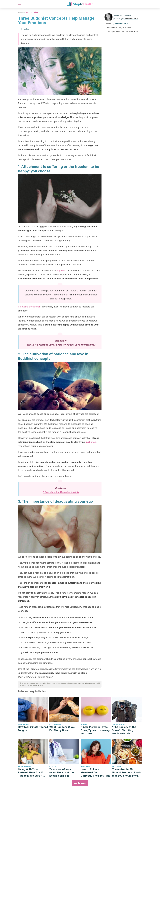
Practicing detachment (29, 306)
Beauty (84, 724)
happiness (62, 270)
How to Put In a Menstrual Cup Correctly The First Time (95, 772)
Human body (86, 766)
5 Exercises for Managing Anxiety (61, 492)
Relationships (24, 766)
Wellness (21, 12)
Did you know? (55, 724)
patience (91, 442)
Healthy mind (32, 12)
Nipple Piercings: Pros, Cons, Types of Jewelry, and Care (95, 730)
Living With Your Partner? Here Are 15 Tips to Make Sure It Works (30, 772)
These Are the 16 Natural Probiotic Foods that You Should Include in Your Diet (126, 772)
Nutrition (116, 766)
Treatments (23, 724)
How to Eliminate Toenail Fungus (33, 728)
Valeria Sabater (131, 18)
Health (52, 766)
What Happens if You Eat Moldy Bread (62, 728)
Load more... (80, 783)
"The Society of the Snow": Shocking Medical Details (124, 730)
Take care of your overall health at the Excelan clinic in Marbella (61, 772)
